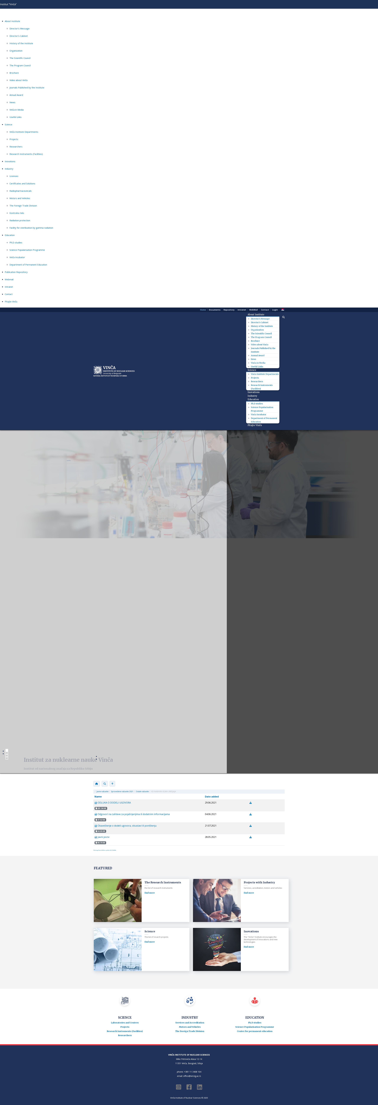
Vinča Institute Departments (23, 131)
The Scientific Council (19, 58)
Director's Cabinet (18, 35)
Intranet (9, 286)
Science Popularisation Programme (27, 249)
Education (10, 235)
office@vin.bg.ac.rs (192, 840)
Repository (229, 309)
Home (203, 309)
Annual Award (16, 94)
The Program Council (20, 65)
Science (8, 124)
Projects (13, 139)
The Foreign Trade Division (23, 205)
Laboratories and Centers (125, 787)
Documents (214, 309)
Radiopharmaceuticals (20, 190)
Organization (15, 50)
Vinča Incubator (17, 257)
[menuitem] (257, 314)
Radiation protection (19, 220)
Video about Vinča (18, 80)
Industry (9, 168)
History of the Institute (21, 43)
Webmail (9, 279)
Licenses (13, 176)
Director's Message (19, 28)
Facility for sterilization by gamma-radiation (31, 227)
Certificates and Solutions (22, 183)
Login (275, 309)
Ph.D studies (15, 242)
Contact (9, 294)
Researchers (15, 146)
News (12, 102)
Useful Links (15, 117)
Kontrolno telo (16, 212)
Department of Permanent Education (28, 264)
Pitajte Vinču (11, 301)
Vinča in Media (16, 109)
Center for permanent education (254, 795)
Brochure (14, 72)
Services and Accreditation (189, 787)
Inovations (10, 161)
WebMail (253, 309)
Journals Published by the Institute (26, 87)
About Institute (12, 21)
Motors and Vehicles (19, 198)
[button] (282, 317)
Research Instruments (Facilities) (26, 153)
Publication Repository (16, 271)
